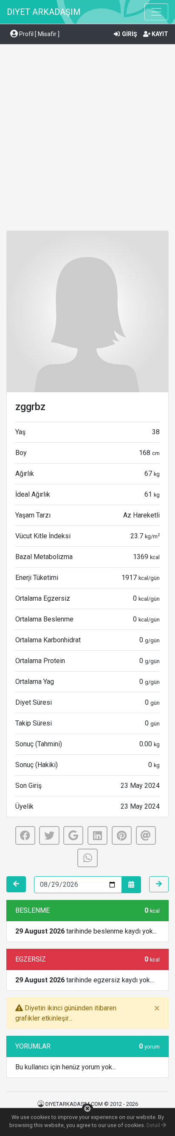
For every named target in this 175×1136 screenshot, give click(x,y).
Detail (154, 1125)
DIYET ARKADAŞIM (44, 12)
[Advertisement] (87, 138)
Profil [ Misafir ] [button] (38, 34)
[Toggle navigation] (156, 11)
